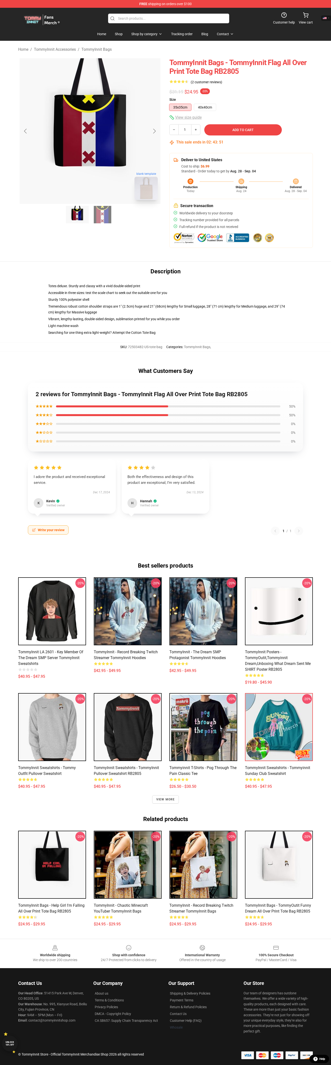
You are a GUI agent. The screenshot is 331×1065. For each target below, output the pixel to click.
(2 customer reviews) (206, 82)
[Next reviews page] (298, 531)
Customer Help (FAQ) (186, 1021)
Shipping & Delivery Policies (190, 993)
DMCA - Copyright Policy (113, 1014)
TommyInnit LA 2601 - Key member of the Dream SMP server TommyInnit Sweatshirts (50, 658)
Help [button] (322, 1059)
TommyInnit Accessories (55, 49)
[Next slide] (154, 131)
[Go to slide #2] (102, 214)
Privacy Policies (106, 1007)
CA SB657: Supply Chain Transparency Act (126, 1021)
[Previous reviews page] (275, 531)
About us (101, 993)
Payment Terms (181, 1000)
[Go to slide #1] (77, 214)
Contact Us (178, 1014)
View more (165, 799)
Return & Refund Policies (188, 1007)
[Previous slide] (26, 131)
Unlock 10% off (10, 1043)
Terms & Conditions (109, 1000)
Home (23, 49)
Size (172, 99)
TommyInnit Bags (96, 49)
